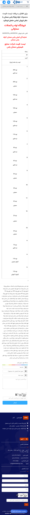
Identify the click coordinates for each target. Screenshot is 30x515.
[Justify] (4, 2)
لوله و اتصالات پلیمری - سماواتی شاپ (17, 425)
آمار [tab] (14, 418)
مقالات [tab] (26, 418)
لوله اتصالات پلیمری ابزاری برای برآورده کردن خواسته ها (15, 428)
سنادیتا (18, 513)
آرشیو (22, 439)
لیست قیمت (19, 6)
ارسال (15, 403)
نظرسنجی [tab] (19, 418)
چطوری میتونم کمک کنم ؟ (19, 511)
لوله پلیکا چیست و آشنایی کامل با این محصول (15, 422)
